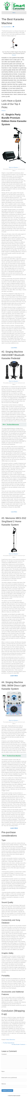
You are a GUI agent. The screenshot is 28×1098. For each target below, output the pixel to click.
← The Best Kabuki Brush (8, 1042)
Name (3, 1071)
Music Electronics (10, 1039)
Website (4, 1083)
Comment (4, 1054)
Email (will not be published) (9, 1077)
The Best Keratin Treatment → (18, 1044)
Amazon (14, 55)
